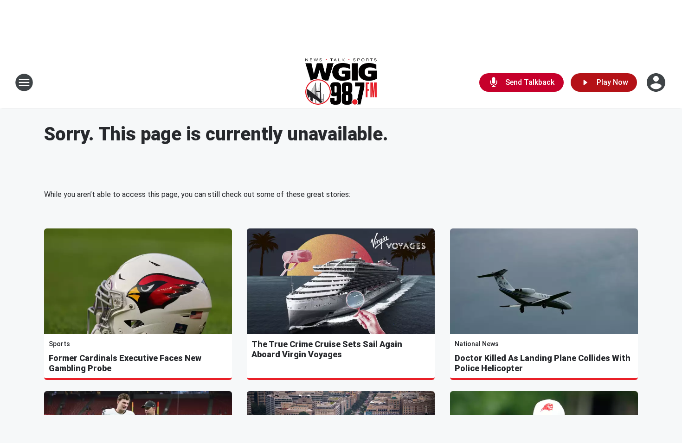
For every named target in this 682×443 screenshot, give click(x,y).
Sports (59, 344)
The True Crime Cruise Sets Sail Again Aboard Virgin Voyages (326, 349)
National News (477, 344)
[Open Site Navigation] (24, 82)
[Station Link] (341, 82)
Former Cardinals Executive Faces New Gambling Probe (125, 363)
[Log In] (657, 82)
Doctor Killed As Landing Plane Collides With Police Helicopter (543, 363)
